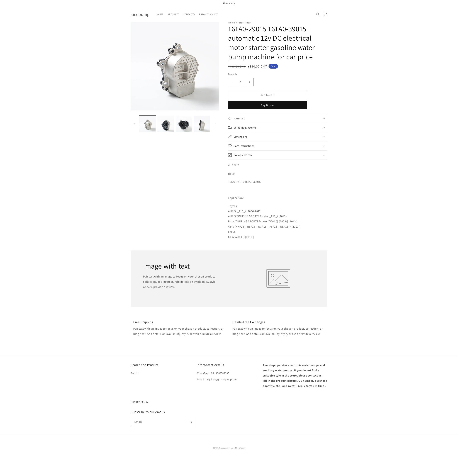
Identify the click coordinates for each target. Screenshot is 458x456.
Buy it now (267, 105)
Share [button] (235, 164)
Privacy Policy (139, 402)
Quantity (232, 74)
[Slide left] (134, 124)
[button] (318, 14)
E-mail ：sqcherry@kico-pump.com (217, 379)
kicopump (223, 448)
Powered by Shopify (237, 448)
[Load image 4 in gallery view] (202, 124)
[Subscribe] (191, 422)
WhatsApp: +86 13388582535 (213, 373)
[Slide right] (215, 124)
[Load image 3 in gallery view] (184, 124)
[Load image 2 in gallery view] (165, 124)
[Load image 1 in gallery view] (147, 124)
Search (134, 373)
